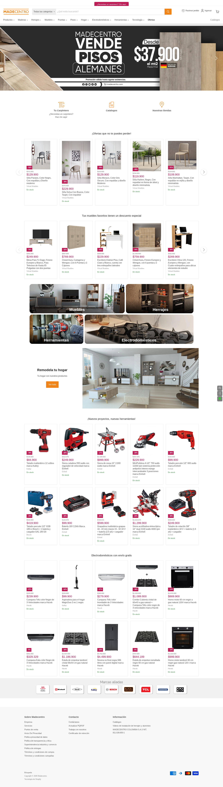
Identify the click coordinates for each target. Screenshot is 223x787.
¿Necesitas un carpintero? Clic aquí (111, 4)
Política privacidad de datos (35, 737)
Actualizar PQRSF (76, 726)
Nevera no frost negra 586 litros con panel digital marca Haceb (110, 663)
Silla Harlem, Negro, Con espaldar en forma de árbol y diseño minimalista (146, 182)
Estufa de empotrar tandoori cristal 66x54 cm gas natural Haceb (74, 663)
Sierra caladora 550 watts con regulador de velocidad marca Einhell (75, 466)
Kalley (29, 469)
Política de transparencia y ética (37, 741)
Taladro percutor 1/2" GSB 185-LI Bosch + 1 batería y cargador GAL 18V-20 (38, 529)
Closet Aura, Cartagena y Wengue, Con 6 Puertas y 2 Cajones (74, 263)
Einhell (64, 472)
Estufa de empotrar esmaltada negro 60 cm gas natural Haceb (146, 663)
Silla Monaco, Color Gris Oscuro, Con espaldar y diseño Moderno (111, 180)
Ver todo (52, 384)
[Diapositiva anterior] (7, 58)
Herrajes (35, 20)
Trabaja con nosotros (77, 729)
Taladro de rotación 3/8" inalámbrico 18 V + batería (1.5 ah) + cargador (182, 529)
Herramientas (120, 20)
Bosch (29, 535)
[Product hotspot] (101, 396)
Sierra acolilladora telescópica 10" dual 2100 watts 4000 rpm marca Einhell (146, 529)
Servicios (28, 726)
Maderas (22, 20)
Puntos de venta (31, 729)
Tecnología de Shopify (32, 779)
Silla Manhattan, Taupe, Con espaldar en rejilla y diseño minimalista (181, 180)
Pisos (73, 20)
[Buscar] (168, 12)
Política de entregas (32, 748)
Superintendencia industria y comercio (40, 744)
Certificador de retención (79, 733)
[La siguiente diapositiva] (215, 58)
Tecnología (137, 20)
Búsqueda (28, 773)
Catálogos (215, 20)
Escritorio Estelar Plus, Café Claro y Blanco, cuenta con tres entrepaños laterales (110, 263)
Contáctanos (74, 722)
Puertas (62, 20)
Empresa (28, 722)
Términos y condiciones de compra (39, 752)
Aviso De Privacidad (33, 733)
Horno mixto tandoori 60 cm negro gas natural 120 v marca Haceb (182, 663)
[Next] (204, 172)
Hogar (84, 20)
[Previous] (19, 172)
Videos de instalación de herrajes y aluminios (132, 726)
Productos (8, 20)
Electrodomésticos (101, 20)
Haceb (29, 605)
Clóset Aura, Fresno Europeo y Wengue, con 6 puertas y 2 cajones (147, 263)
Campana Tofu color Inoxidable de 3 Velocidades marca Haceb (110, 602)
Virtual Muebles (32, 186)
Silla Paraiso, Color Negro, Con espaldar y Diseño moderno (39, 180)
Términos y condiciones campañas (39, 756)
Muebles (49, 20)
